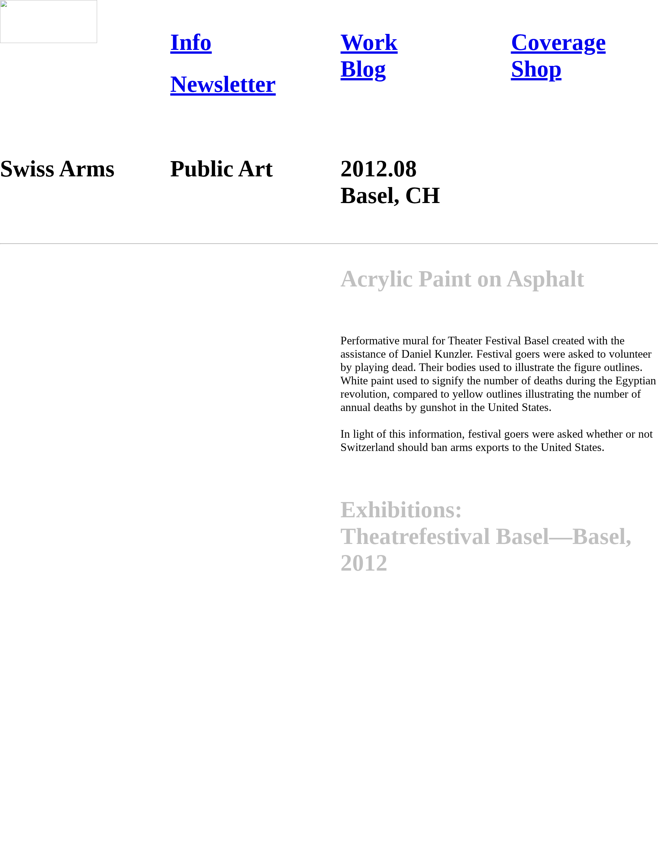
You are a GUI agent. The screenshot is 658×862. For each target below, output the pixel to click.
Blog (363, 69)
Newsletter (223, 84)
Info (191, 42)
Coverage (558, 42)
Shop (536, 69)
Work (369, 42)
